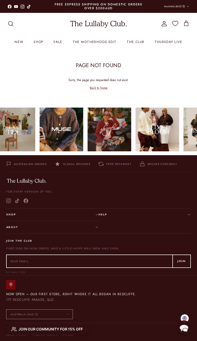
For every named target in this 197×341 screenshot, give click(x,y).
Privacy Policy (17, 335)
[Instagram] (8, 200)
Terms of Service (45, 335)
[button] (183, 327)
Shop (38, 41)
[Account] (163, 24)
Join (182, 261)
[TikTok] (17, 200)
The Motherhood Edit (95, 41)
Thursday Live (168, 41)
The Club (135, 41)
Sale (57, 41)
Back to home (98, 88)
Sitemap (68, 335)
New (19, 41)
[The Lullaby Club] (98, 23)
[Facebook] (26, 200)
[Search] (11, 24)
